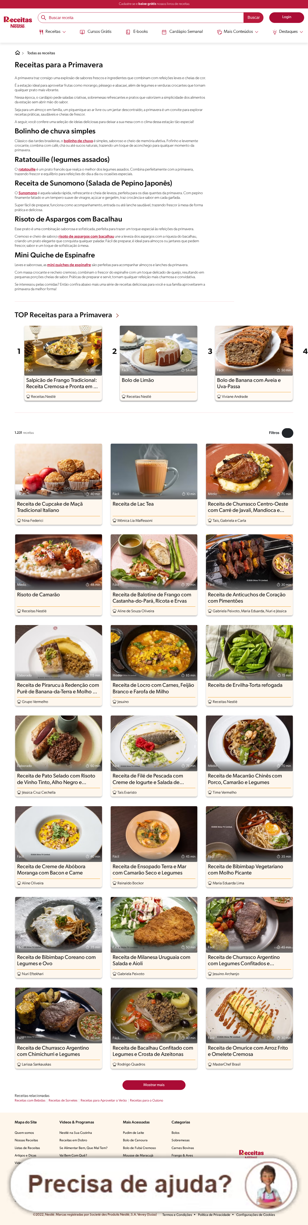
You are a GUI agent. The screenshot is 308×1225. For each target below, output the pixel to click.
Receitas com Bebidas (30, 1100)
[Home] (17, 54)
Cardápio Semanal (186, 32)
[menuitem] (52, 34)
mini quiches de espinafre (69, 265)
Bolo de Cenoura (135, 1140)
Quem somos (24, 1133)
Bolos (176, 1133)
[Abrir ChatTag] (154, 1184)
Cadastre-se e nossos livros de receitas (154, 4)
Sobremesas (181, 1140)
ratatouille (27, 170)
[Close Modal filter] (287, 433)
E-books (140, 32)
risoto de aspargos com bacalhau (86, 237)
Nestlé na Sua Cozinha (75, 1133)
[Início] (18, 22)
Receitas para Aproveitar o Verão (104, 1100)
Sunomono (28, 193)
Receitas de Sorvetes (63, 1100)
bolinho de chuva (78, 141)
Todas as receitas (41, 53)
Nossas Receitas (26, 1140)
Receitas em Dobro (73, 1140)
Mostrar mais (154, 1085)
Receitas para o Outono (146, 1100)
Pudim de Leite (133, 1133)
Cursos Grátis (99, 32)
